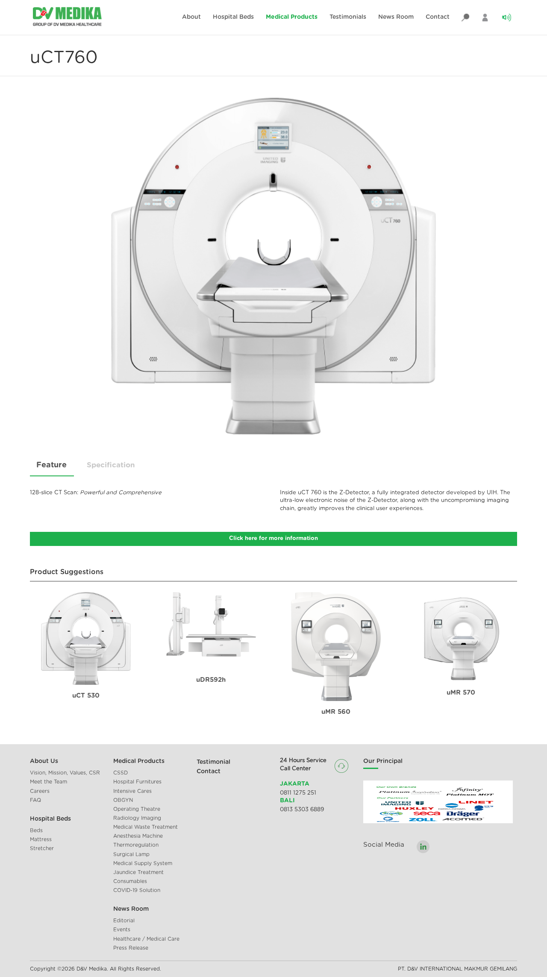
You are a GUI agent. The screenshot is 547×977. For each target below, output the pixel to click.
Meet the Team (48, 781)
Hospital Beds (233, 17)
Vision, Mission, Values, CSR (65, 772)
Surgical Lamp (131, 854)
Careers (40, 791)
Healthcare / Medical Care (146, 939)
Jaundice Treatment (138, 872)
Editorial (124, 920)
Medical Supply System (142, 863)
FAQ (35, 800)
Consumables (130, 881)
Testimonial (213, 762)
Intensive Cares (132, 791)
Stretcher (42, 848)
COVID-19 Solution (136, 890)
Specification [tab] (111, 465)
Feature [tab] (51, 465)
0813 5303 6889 (302, 810)
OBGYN (123, 800)
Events (121, 929)
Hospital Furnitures (137, 781)
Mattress (41, 839)
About (191, 17)
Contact (438, 17)
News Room (396, 17)
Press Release (130, 948)
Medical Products (292, 17)
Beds (36, 830)
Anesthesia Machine (138, 836)
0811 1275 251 (298, 793)
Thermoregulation (136, 845)
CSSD (120, 772)
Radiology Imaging (137, 818)
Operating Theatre (136, 809)
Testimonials (347, 17)
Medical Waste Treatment (145, 827)
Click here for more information (273, 538)
